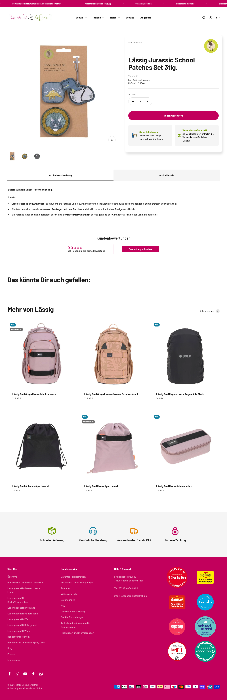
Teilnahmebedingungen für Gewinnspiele (75, 624)
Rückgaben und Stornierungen (77, 632)
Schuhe (130, 17)
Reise (113, 17)
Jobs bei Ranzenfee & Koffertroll (25, 582)
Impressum (13, 659)
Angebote (145, 17)
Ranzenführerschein (18, 636)
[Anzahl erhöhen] (147, 101)
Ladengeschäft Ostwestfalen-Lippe (23, 590)
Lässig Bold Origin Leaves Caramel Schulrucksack (111, 394)
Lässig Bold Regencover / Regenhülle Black (180, 394)
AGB (63, 605)
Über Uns (12, 576)
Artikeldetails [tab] (166, 175)
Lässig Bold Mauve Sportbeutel (101, 486)
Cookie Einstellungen (72, 617)
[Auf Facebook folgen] (9, 674)
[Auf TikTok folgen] (33, 674)
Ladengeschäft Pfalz (18, 619)
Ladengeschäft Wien (18, 630)
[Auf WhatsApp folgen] (41, 674)
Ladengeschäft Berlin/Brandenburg (18, 599)
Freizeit (97, 17)
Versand (146, 80)
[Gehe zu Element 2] (25, 156)
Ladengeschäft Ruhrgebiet (22, 625)
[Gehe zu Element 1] (12, 156)
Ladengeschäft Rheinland (21, 607)
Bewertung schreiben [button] (141, 249)
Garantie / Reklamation (73, 576)
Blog (9, 648)
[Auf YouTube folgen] (25, 674)
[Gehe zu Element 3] (37, 156)
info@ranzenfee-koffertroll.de (130, 595)
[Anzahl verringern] (132, 101)
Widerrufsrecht (69, 593)
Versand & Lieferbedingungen (77, 582)
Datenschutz (68, 599)
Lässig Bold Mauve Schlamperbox (174, 486)
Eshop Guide (36, 688)
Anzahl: (132, 94)
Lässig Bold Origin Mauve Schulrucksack (34, 394)
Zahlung (65, 588)
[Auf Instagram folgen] (17, 674)
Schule (79, 17)
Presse (11, 654)
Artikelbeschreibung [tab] (60, 175)
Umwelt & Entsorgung (73, 611)
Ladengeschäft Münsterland (22, 613)
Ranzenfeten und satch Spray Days (26, 642)
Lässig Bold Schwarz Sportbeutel (30, 486)
